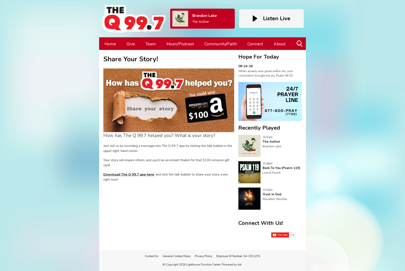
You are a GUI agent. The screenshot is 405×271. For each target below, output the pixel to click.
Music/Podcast (180, 44)
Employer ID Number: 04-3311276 (238, 256)
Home (110, 44)
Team (151, 44)
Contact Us (151, 256)
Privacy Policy (203, 256)
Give (131, 44)
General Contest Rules (177, 256)
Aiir (240, 265)
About (279, 44)
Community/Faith (220, 44)
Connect (255, 44)
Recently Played (259, 127)
